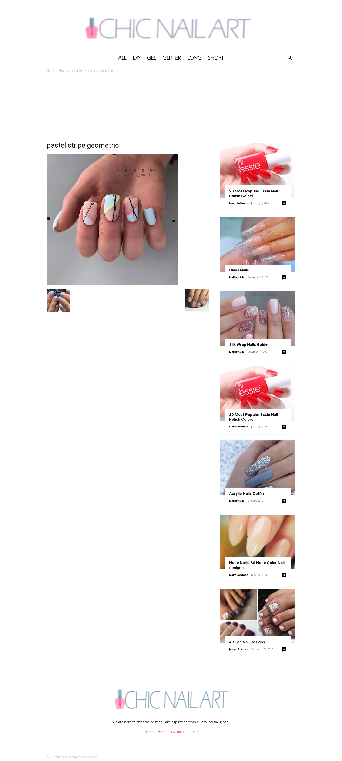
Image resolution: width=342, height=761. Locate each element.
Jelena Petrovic (239, 649)
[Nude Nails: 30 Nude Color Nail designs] (257, 542)
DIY (137, 58)
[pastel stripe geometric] (112, 284)
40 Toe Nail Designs (247, 642)
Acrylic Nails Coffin (246, 493)
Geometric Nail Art (71, 71)
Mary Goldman (238, 203)
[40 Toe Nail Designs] (257, 616)
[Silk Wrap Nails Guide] (257, 318)
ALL (122, 58)
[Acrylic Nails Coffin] (257, 467)
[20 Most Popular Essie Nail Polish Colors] (257, 170)
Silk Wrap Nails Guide (248, 344)
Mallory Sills (236, 277)
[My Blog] (171, 26)
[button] (289, 58)
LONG (194, 58)
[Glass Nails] (257, 244)
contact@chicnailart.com (180, 732)
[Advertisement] (171, 108)
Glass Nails (239, 270)
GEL (151, 58)
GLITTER (172, 58)
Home (51, 71)
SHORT (216, 58)
